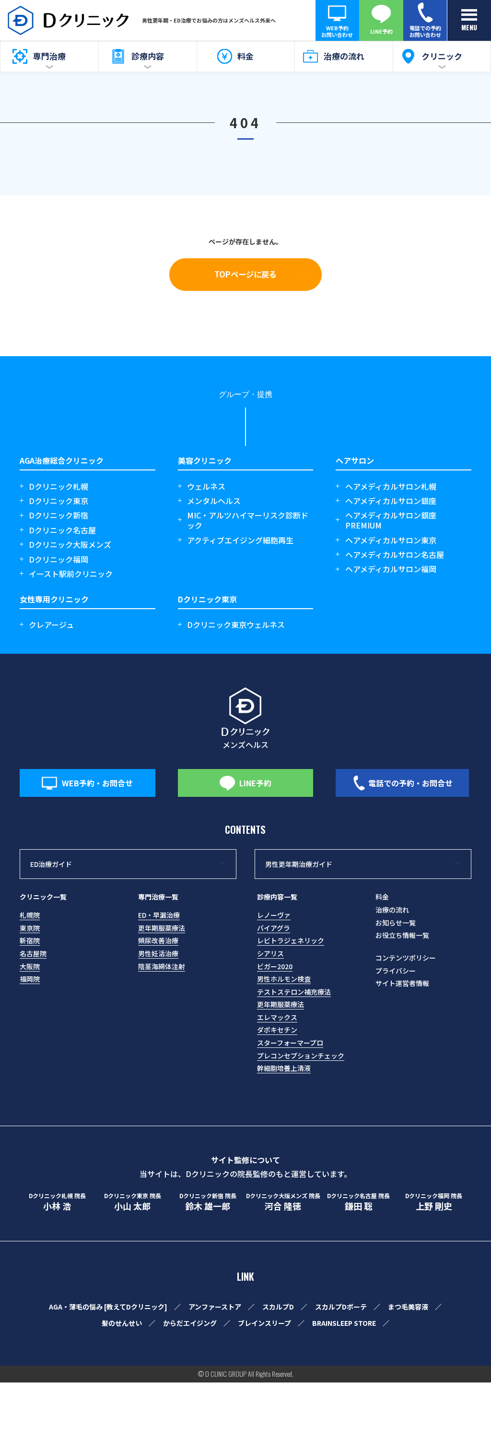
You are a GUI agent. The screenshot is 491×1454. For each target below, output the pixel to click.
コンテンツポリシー (405, 957)
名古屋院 (33, 953)
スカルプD (278, 1306)
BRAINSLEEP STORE (344, 1323)
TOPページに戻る (245, 274)
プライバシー (395, 970)
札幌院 (30, 915)
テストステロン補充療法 (294, 992)
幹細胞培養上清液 (284, 1068)
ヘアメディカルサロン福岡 (390, 569)
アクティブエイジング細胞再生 (240, 540)
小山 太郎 (132, 1202)
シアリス (270, 953)
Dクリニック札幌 (58, 486)
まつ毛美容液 (408, 1306)
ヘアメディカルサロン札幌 (390, 486)
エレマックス (277, 1017)
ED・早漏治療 (159, 915)
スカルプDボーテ (341, 1306)
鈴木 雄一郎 (207, 1202)
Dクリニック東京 (58, 501)
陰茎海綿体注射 (161, 966)
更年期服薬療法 (161, 928)
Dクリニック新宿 (58, 515)
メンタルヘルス (214, 501)
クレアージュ (51, 625)
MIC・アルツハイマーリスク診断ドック (247, 520)
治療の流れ (392, 909)
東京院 (30, 928)
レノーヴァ (274, 915)
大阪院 (30, 966)
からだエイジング (190, 1323)
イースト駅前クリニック (71, 574)
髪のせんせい (122, 1323)
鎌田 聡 (358, 1202)
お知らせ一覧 (395, 922)
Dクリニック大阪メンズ (70, 545)
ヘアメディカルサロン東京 (390, 540)
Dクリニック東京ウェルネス (236, 625)
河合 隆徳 (283, 1202)
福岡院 (30, 979)
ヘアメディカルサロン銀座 (390, 501)
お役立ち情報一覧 (402, 935)
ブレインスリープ (264, 1323)
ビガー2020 (274, 966)
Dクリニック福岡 (58, 559)
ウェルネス (206, 486)
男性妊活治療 (158, 953)
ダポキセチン (277, 1029)
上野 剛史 (433, 1202)
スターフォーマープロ (290, 1042)
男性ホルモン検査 (284, 979)
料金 (382, 896)
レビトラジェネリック (290, 940)
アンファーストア (214, 1306)
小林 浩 (57, 1202)
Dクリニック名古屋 (62, 530)
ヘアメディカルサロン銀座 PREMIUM (390, 520)
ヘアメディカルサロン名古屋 (394, 555)
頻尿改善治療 (158, 940)
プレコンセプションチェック (300, 1055)
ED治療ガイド (51, 864)
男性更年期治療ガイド (298, 864)
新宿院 (30, 940)
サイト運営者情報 (402, 983)
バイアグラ (273, 928)
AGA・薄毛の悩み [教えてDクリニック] (108, 1306)
